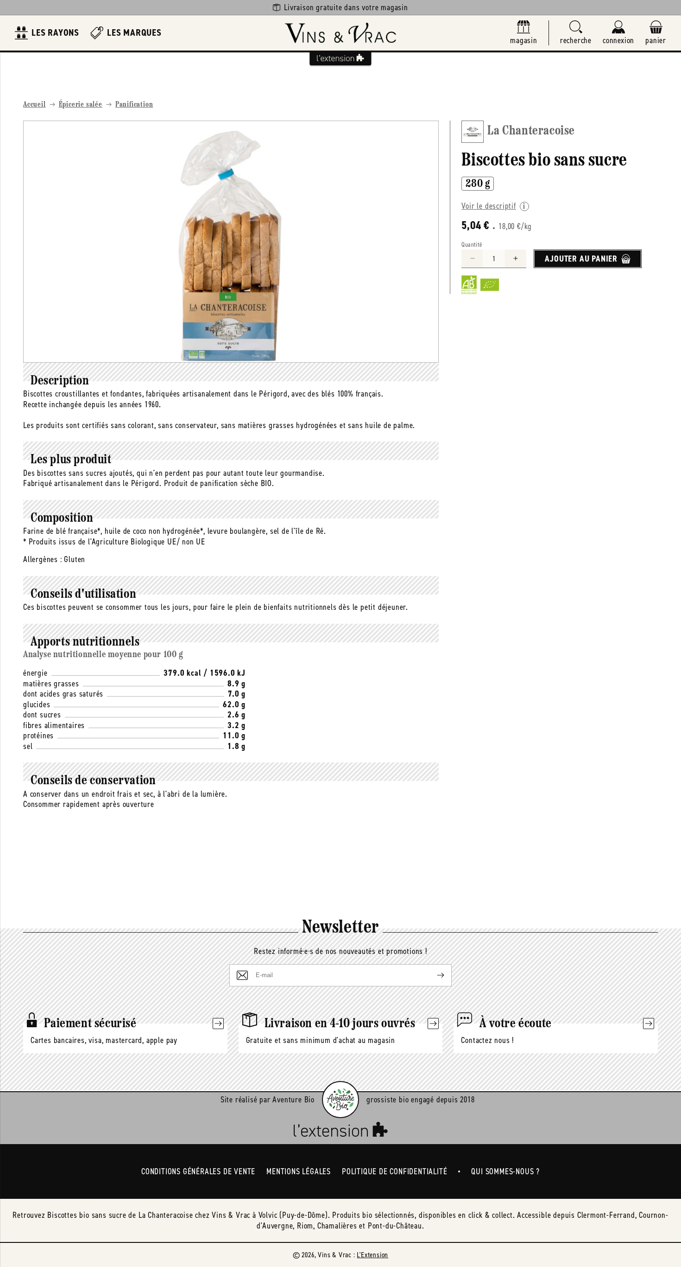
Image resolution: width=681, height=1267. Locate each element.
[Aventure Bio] (340, 1099)
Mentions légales (298, 1171)
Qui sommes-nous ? (505, 1171)
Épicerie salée (80, 105)
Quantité (471, 244)
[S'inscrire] (433, 975)
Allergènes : (42, 559)
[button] (576, 33)
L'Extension (372, 1255)
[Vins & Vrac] (340, 33)
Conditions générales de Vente (198, 1171)
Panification (134, 105)
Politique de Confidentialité (394, 1171)
